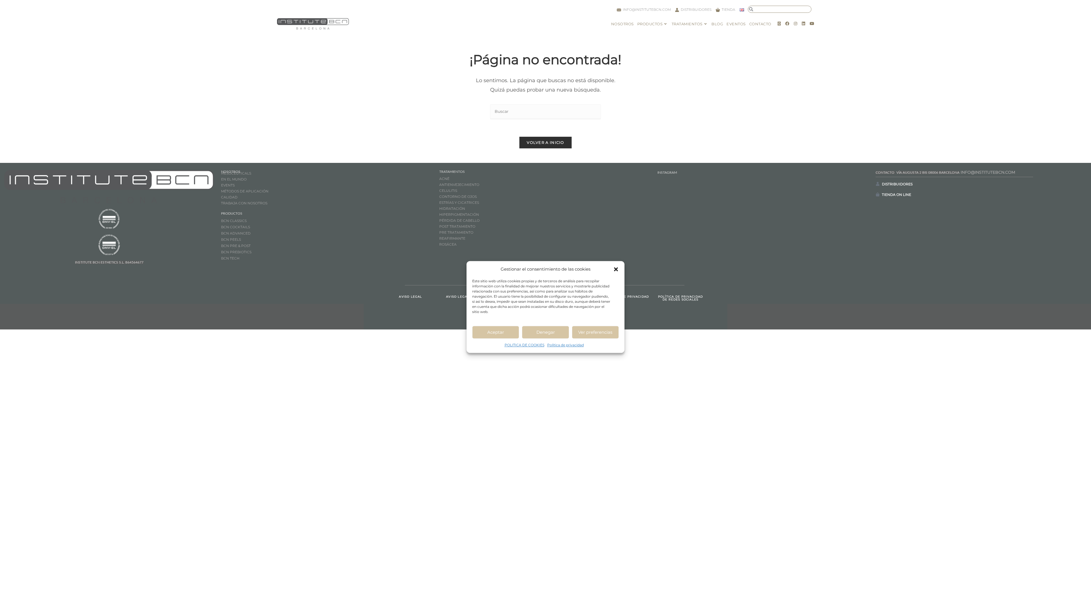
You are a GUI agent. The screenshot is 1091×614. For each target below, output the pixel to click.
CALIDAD (229, 197)
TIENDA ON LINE (896, 194)
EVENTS (228, 185)
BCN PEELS (231, 239)
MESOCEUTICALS (236, 173)
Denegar (545, 332)
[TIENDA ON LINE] (878, 194)
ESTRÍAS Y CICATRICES (459, 202)
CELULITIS (448, 190)
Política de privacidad (565, 345)
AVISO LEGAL (410, 296)
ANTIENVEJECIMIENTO (459, 184)
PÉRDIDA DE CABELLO (459, 220)
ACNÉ (444, 179)
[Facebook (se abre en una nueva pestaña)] (787, 24)
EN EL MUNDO (234, 179)
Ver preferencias (595, 332)
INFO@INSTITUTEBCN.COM (988, 172)
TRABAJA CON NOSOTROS (244, 203)
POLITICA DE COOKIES (524, 345)
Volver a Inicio (545, 142)
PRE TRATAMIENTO (456, 232)
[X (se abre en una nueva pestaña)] (779, 24)
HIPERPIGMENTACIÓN (459, 214)
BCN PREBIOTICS (236, 252)
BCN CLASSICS (234, 221)
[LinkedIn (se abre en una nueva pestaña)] (803, 24)
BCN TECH (230, 258)
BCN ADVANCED (236, 233)
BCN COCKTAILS (235, 227)
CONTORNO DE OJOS (458, 196)
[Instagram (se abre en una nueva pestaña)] (795, 24)
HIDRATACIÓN (452, 208)
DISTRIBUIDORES (897, 184)
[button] (616, 269)
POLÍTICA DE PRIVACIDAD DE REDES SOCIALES (680, 298)
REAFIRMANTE (452, 238)
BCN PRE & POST (236, 246)
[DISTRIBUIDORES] (878, 184)
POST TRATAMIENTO (457, 226)
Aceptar (495, 332)
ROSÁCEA (448, 244)
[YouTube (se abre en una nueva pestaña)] (812, 24)
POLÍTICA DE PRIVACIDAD (626, 296)
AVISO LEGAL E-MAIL (464, 296)
